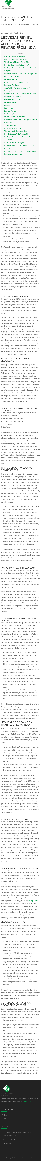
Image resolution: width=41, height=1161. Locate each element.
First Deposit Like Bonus (13, 76)
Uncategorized (24, 24)
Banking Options (10, 111)
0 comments (34, 24)
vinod (5, 24)
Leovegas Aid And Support (13, 154)
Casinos (7, 105)
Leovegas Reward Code (13, 128)
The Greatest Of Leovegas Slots (15, 131)
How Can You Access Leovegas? (16, 59)
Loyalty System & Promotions (15, 117)
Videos (4, 1115)
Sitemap (5, 1119)
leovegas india (33, 901)
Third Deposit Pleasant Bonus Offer (17, 62)
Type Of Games (10, 125)
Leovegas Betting (10, 79)
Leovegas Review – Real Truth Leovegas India (20, 74)
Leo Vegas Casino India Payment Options (19, 137)
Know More (28, 1101)
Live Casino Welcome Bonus (14, 56)
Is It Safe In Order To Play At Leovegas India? (20, 151)
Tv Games (8, 140)
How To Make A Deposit (12, 99)
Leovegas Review (10, 102)
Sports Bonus (9, 108)
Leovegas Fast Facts (11, 85)
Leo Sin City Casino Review (14, 114)
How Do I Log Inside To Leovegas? (16, 65)
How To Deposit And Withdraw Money (17, 134)
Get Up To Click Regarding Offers (16, 82)
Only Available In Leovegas (14, 143)
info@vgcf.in (7, 1143)
